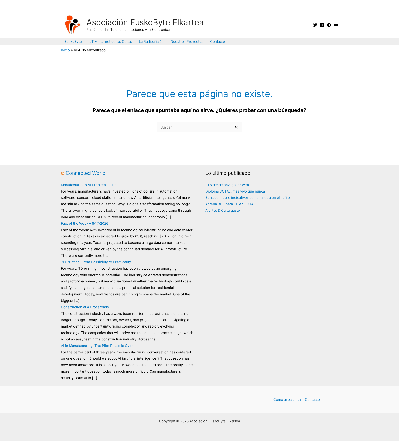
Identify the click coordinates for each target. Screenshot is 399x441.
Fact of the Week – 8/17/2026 (84, 223)
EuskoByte (73, 41)
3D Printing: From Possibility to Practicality (96, 262)
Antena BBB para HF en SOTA (229, 204)
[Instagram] (322, 25)
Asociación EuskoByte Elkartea (145, 22)
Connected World (86, 173)
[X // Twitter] (315, 25)
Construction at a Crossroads (85, 307)
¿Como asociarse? (287, 399)
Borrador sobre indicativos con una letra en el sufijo (247, 197)
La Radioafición (151, 41)
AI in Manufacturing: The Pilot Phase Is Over (97, 345)
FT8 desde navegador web (227, 185)
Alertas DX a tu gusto (222, 210)
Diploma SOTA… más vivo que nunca (235, 191)
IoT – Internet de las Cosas (110, 41)
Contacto (217, 41)
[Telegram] (329, 25)
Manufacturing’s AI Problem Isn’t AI (89, 185)
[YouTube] (336, 25)
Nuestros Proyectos (187, 41)
